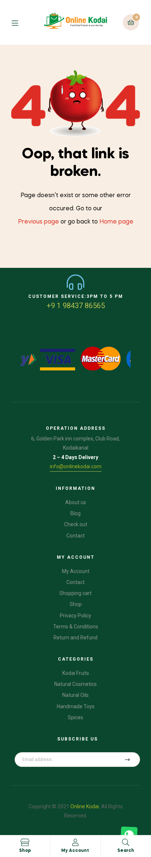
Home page (116, 222)
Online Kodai (84, 806)
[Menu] (19, 22)
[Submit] (127, 759)
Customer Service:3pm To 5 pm (75, 296)
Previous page (38, 222)
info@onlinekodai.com (76, 466)
